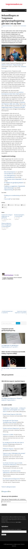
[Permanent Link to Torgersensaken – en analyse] (14, 390)
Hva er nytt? (7, 199)
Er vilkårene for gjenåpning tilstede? (13, 182)
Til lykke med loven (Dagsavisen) (11, 428)
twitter (19, 522)
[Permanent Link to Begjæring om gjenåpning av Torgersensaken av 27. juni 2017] (14, 338)
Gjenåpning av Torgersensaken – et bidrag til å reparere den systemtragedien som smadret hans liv (14, 409)
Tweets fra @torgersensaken (8, 486)
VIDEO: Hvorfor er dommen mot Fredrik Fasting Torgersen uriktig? (13, 352)
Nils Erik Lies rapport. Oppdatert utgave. (13, 381)
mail (17, 522)
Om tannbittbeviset (9, 177)
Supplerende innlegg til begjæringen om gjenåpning (6, 216)
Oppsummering (8, 189)
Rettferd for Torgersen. (8, 448)
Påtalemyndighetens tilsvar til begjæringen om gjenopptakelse (6, 225)
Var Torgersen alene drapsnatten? (13, 179)
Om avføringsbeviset (9, 175)
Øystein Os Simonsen (7, 25)
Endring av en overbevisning (11, 195)
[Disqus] (14, 253)
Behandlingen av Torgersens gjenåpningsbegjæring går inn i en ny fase (12, 19)
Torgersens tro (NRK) (8, 434)
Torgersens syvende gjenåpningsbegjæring (8, 329)
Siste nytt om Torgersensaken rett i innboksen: (13, 499)
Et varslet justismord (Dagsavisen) (11, 478)
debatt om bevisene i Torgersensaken (11, 64)
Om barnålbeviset (9, 173)
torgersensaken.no (14, 4)
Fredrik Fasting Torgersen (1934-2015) (12, 414)
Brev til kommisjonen (9, 172)
